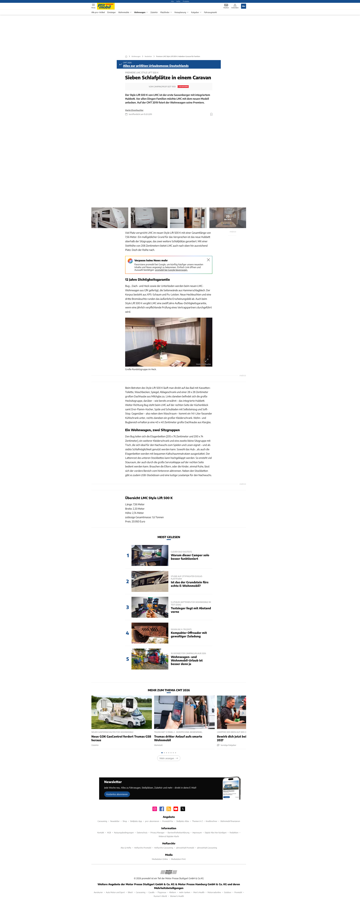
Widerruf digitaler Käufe (169, 836)
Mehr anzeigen (167, 758)
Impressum (197, 832)
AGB (109, 832)
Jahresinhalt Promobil (185, 847)
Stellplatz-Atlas (182, 821)
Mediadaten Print (178, 859)
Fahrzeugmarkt (210, 12)
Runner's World (160, 896)
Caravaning (102, 821)
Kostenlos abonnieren (117, 794)
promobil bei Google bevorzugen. (171, 269)
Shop (125, 821)
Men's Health (198, 892)
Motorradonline (214, 892)
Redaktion (234, 832)
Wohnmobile (123, 12)
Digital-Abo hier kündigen (216, 832)
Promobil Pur (167, 821)
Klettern (172, 892)
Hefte (178, 1)
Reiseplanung (180, 12)
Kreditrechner (211, 821)
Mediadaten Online (160, 859)
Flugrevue (162, 892)
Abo (172, 1)
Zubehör (154, 12)
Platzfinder (164, 12)
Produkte (186, 1)
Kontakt (100, 832)
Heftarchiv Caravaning (163, 847)
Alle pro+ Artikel (98, 12)
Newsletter (115, 821)
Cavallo (151, 892)
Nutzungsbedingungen (124, 832)
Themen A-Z (197, 821)
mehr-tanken (184, 892)
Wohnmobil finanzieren (230, 821)
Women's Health (177, 896)
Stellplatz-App (136, 821)
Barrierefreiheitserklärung (178, 832)
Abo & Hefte (126, 847)
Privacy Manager (157, 832)
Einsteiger (111, 12)
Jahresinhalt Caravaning (207, 847)
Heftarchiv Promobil (142, 847)
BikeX (130, 892)
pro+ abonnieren (152, 821)
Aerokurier (98, 892)
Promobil (238, 892)
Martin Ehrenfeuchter (134, 110)
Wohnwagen (139, 12)
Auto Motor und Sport (115, 892)
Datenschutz (142, 832)
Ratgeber (195, 12)
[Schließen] (208, 259)
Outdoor (227, 892)
